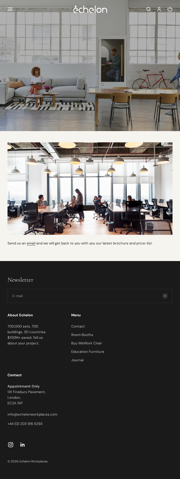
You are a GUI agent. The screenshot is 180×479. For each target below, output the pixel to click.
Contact (78, 326)
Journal (77, 360)
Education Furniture (87, 351)
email (31, 243)
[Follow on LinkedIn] (22, 445)
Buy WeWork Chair (86, 343)
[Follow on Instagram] (11, 445)
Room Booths (82, 334)
